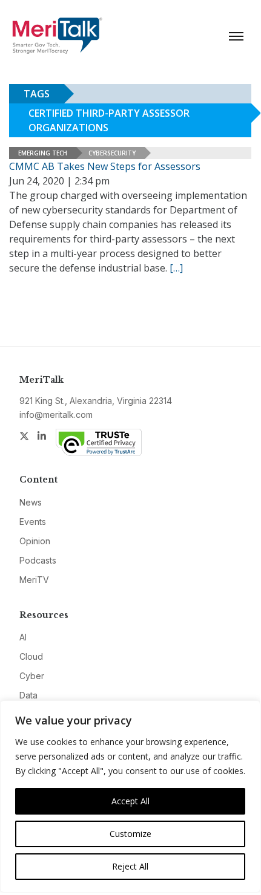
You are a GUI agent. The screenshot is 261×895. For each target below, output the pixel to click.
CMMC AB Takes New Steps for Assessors (104, 166)
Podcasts (37, 560)
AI (23, 637)
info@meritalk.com (56, 414)
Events (32, 521)
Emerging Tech (42, 153)
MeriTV (34, 579)
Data (28, 695)
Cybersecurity (112, 153)
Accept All (130, 801)
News (30, 502)
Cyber (31, 676)
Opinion (34, 541)
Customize (130, 833)
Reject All (130, 866)
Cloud (31, 656)
